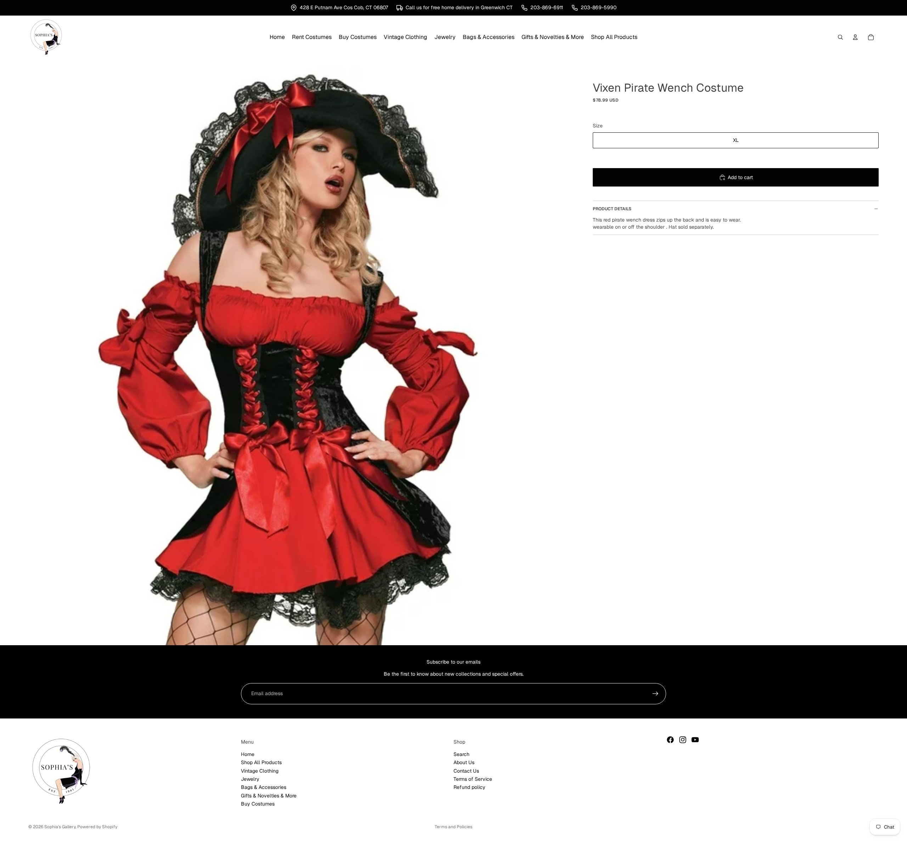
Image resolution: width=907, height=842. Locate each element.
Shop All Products (261, 762)
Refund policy (469, 787)
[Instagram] (682, 739)
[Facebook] (670, 739)
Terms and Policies (453, 827)
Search (461, 754)
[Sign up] (655, 693)
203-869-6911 (546, 7)
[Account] (855, 37)
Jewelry (250, 779)
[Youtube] (695, 739)
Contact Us (466, 771)
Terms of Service (473, 779)
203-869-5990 (598, 7)
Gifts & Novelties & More (269, 795)
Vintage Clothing (259, 771)
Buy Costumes (258, 804)
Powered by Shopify (97, 827)
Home (247, 754)
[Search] (840, 37)
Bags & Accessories (263, 787)
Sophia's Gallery (59, 827)
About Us (464, 762)
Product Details (612, 209)
